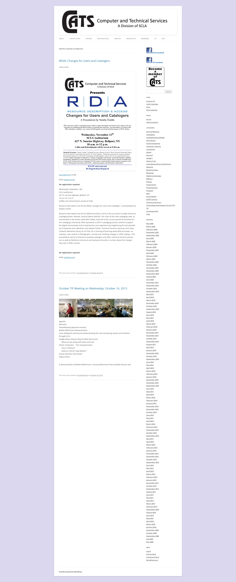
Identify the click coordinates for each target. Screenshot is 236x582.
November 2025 (152, 232)
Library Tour (151, 161)
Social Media (151, 196)
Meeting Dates (103, 39)
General (149, 155)
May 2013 (149, 439)
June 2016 (150, 362)
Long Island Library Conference (158, 164)
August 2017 (151, 344)
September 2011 (152, 489)
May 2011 (149, 498)
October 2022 (151, 265)
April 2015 (150, 394)
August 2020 (151, 277)
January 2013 (151, 450)
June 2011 (150, 495)
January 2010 (151, 527)
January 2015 (151, 403)
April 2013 (150, 442)
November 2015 (152, 383)
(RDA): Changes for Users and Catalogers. (85, 61)
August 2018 (151, 312)
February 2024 (151, 256)
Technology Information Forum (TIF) (160, 205)
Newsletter (131, 39)
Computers (150, 149)
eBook (148, 152)
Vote (148, 214)
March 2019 (150, 300)
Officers (89, 39)
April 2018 (150, 321)
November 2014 (152, 409)
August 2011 (151, 492)
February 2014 (151, 427)
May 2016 (149, 365)
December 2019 (152, 282)
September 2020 (152, 274)
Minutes (117, 39)
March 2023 (150, 259)
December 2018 (152, 303)
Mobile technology (153, 176)
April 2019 (150, 297)
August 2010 (151, 512)
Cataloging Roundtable (155, 137)
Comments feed (152, 557)
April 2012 (150, 471)
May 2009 (149, 542)
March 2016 (150, 371)
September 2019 (152, 291)
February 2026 (151, 229)
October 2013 (151, 433)
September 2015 (152, 386)
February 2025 (151, 244)
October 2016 (151, 356)
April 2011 (150, 501)
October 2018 (151, 306)
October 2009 (151, 533)
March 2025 (150, 241)
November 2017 (152, 335)
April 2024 (150, 253)
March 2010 (150, 524)
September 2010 (152, 509)
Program (149, 191)
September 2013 (152, 436)
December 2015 (152, 380)
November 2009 (152, 530)
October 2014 (151, 412)
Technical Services (153, 202)
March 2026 (150, 226)
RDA (148, 193)
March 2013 (150, 445)
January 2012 (151, 480)
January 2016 (151, 377)
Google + (149, 158)
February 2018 (151, 327)
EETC (163, 39)
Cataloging (150, 135)
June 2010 (150, 515)
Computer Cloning (153, 146)
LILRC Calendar (152, 104)
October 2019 (151, 288)
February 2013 (151, 448)
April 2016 (150, 368)
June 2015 (150, 389)
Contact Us (150, 101)
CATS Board (150, 140)
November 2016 (152, 353)
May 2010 (149, 518)
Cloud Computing (153, 143)
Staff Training (151, 199)
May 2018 (149, 318)
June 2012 (150, 465)
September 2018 (152, 309)
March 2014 (150, 424)
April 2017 (150, 347)
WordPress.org (152, 560)
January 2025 (151, 247)
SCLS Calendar (151, 110)
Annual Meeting (152, 132)
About (61, 39)
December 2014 (152, 406)
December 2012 (152, 453)
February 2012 (151, 477)
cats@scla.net (69, 179)
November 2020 (152, 271)
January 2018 (151, 330)
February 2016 (151, 374)
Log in (148, 551)
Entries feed (151, 554)
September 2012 (152, 462)
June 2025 (150, 238)
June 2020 (150, 279)
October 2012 (151, 459)
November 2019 (152, 285)
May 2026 (149, 223)
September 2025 (152, 235)
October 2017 (151, 338)
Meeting (149, 167)
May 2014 (149, 418)
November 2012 (152, 456)
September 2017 (152, 341)
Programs (145, 39)
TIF (155, 39)
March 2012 (150, 474)
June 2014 (150, 415)
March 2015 (150, 397)
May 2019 (149, 294)
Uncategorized (82, 273)
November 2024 (152, 250)
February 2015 (151, 400)
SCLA (148, 107)
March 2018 (150, 324)
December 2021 (152, 268)
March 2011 (150, 504)
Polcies (149, 182)
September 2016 (152, 359)
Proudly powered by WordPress (70, 572)
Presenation (151, 185)
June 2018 (150, 315)
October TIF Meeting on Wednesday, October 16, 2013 (93, 288)
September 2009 (152, 536)
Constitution (74, 39)
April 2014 (150, 421)
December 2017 (152, 333)
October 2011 (151, 486)
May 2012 (149, 468)
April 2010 (150, 521)
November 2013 (152, 430)
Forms (148, 119)
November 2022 (152, 262)
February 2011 (151, 506)
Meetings (150, 173)
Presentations (152, 188)
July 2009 (149, 539)
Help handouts (152, 122)
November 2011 (152, 483)
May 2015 (149, 391)
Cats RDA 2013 (65, 175)
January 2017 (151, 350)
